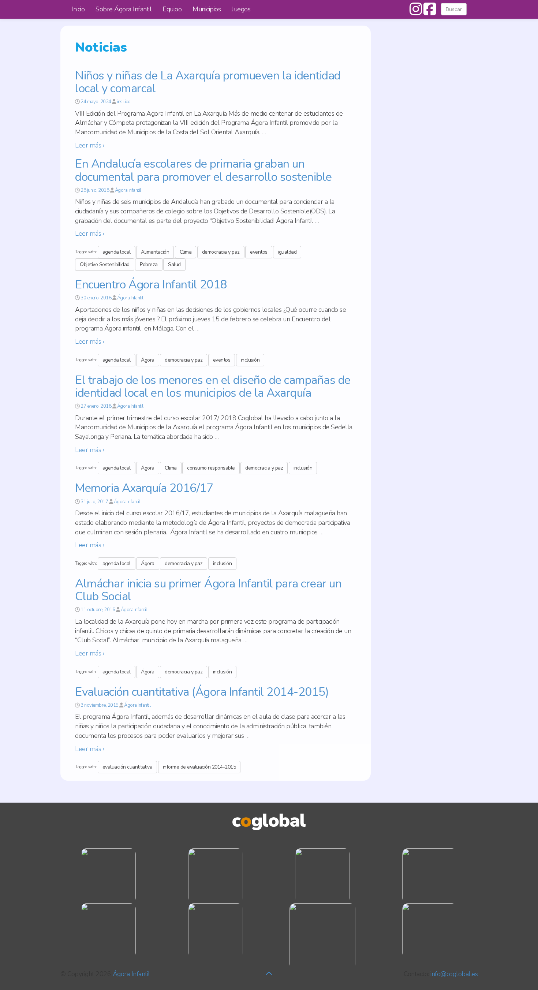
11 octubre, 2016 (98, 609)
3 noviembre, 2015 (100, 705)
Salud (174, 264)
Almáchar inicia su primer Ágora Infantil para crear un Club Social (208, 590)
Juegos (241, 9)
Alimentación (155, 252)
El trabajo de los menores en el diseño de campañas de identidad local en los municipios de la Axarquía (213, 386)
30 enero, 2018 (96, 298)
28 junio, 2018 (95, 190)
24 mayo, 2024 (96, 101)
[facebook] (429, 12)
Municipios (207, 9)
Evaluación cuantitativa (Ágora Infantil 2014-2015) (202, 692)
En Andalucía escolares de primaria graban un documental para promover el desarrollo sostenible (203, 170)
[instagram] (416, 12)
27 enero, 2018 (96, 406)
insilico (123, 101)
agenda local (116, 252)
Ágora (147, 359)
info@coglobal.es (454, 974)
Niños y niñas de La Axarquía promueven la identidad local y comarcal (208, 82)
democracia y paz (221, 252)
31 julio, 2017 (94, 501)
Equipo (172, 9)
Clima (186, 252)
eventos (259, 252)
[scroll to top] (269, 974)
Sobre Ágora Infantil (124, 9)
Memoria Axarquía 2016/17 (144, 488)
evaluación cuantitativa (127, 766)
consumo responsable (211, 467)
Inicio (78, 9)
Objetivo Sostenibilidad (105, 264)
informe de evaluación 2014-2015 (199, 766)
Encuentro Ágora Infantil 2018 (151, 284)
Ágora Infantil (128, 190)
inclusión (250, 359)
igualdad (287, 252)
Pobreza (149, 264)
